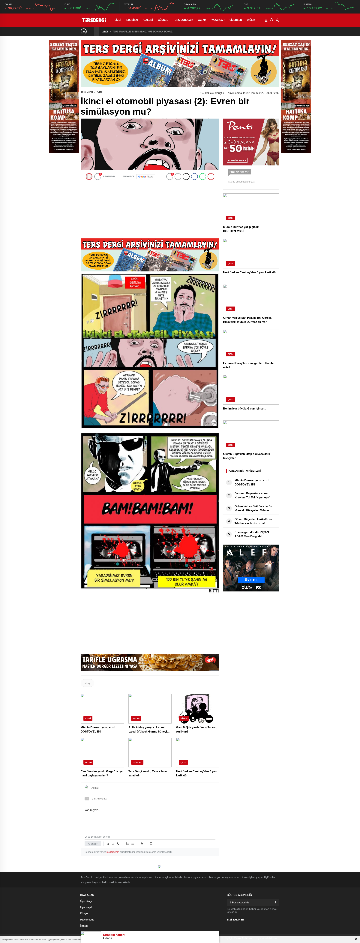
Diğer (251, 20)
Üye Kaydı (86, 907)
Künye (84, 913)
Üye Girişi (86, 900)
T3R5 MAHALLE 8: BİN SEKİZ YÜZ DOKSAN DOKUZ (142, 31)
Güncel (163, 20)
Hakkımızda (87, 919)
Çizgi (118, 20)
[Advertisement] (150, 208)
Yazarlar (217, 20)
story (87, 683)
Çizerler (236, 20)
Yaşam (202, 20)
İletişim (84, 925)
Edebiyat (132, 20)
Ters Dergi (87, 91)
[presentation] (91, 31)
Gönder (93, 843)
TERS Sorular (183, 20)
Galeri (148, 20)
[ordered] (127, 844)
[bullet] (132, 844)
